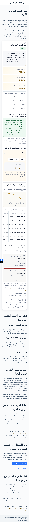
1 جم (22, 159)
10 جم (11, 159)
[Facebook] (1, 260)
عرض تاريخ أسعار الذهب (20, 463)
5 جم (16, 159)
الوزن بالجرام (22, 152)
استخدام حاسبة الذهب (20, 468)
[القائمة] (3, 2)
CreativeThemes (22, 520)
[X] (1, 262)
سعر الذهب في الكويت (17, 2)
